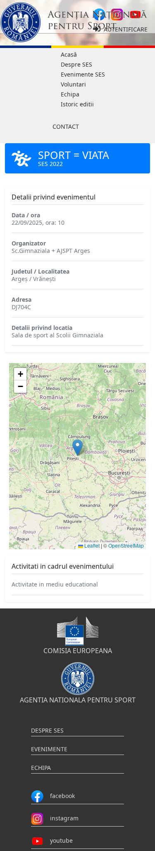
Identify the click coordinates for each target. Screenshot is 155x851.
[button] (77, 447)
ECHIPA (41, 768)
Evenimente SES (83, 74)
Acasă (69, 54)
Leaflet (91, 545)
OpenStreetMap (126, 545)
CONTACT (65, 126)
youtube (58, 840)
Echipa (70, 94)
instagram (61, 818)
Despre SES (76, 64)
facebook (59, 796)
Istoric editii (77, 104)
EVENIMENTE (49, 749)
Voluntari (73, 84)
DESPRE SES (47, 730)
